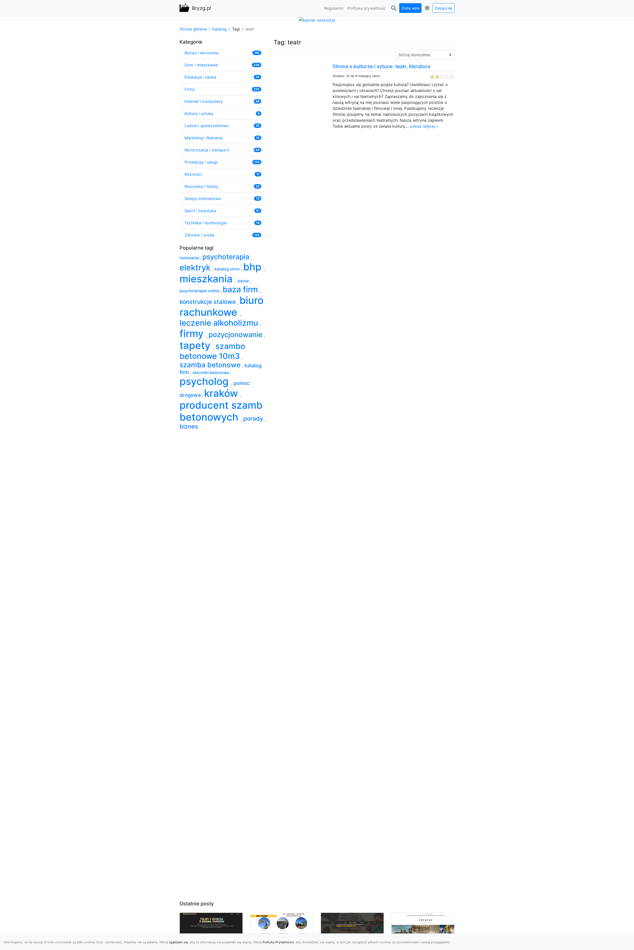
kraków (222, 393)
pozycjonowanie (236, 334)
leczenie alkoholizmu (220, 323)
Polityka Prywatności (278, 942)
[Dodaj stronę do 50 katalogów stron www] (317, 19)
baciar (244, 280)
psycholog (205, 381)
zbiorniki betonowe (211, 372)
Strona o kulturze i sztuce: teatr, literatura (381, 66)
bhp (253, 267)
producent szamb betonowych (221, 411)
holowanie (190, 257)
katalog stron (228, 268)
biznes (189, 426)
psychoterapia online (200, 290)
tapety (196, 345)
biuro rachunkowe (222, 306)
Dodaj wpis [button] (410, 8)
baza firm (241, 289)
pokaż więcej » (424, 126)
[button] (393, 8)
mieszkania (207, 279)
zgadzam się (178, 942)
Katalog (219, 29)
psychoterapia (226, 257)
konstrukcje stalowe (208, 301)
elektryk (196, 267)
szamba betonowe (211, 365)
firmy (193, 333)
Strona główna (193, 29)
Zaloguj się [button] (443, 8)
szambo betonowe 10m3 (212, 351)
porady (254, 418)
